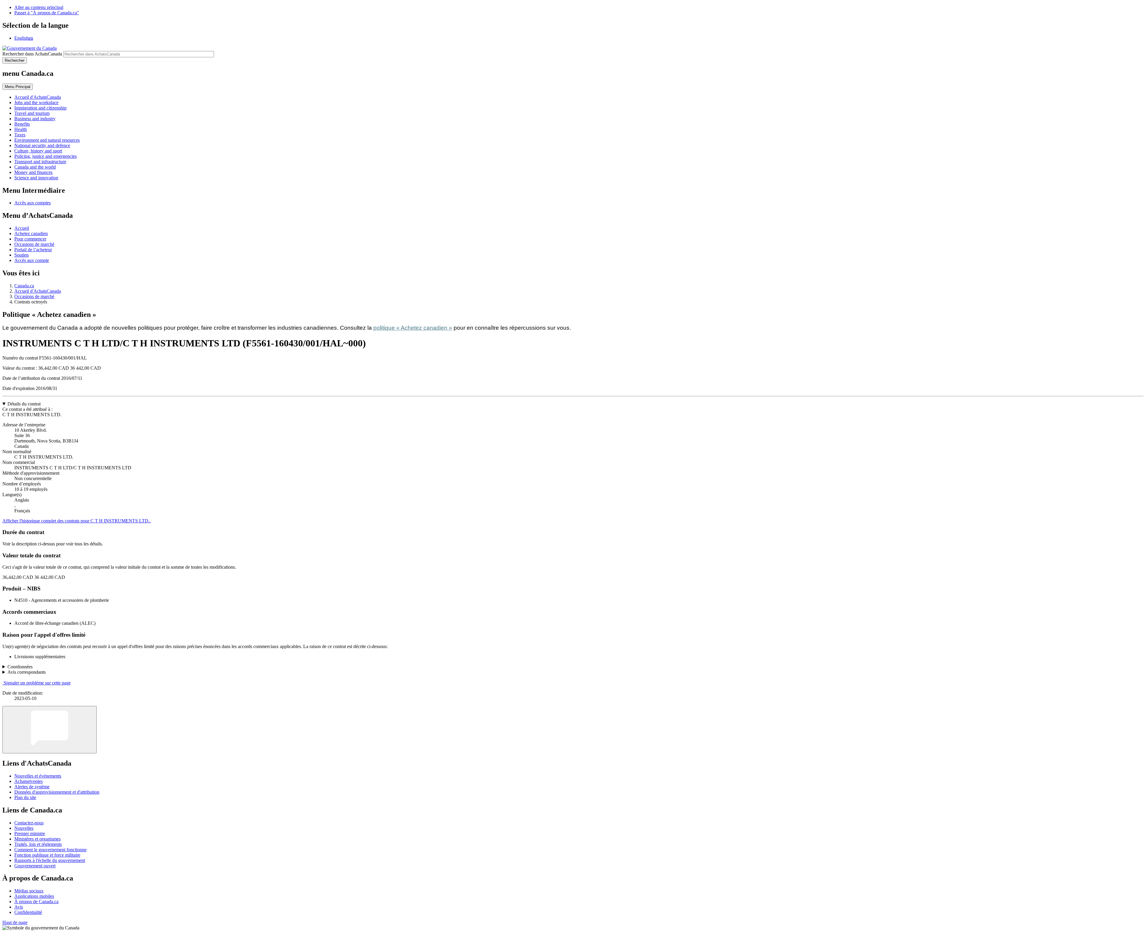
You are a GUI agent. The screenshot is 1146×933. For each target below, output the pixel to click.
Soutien (21, 254)
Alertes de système (32, 786)
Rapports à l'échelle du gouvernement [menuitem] (49, 860)
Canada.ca (24, 285)
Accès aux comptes (32, 202)
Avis (18, 906)
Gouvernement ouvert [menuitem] (35, 865)
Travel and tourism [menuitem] (32, 113)
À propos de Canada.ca (36, 901)
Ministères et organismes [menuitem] (37, 838)
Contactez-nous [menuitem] (29, 822)
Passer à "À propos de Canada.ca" (46, 12)
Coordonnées (20, 666)
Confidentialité (28, 912)
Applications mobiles (34, 896)
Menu (17, 86)
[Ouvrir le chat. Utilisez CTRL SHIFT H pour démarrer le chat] (49, 729)
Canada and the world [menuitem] (35, 166)
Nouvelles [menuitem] (23, 828)
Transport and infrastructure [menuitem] (40, 161)
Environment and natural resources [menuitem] (47, 140)
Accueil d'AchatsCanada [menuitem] (37, 97)
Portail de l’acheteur (33, 249)
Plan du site (25, 797)
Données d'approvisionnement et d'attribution (56, 792)
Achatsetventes (28, 781)
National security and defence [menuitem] (42, 145)
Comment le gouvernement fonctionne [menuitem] (50, 849)
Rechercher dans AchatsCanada (32, 53)
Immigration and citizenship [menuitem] (40, 107)
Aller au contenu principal (38, 7)
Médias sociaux (29, 890)
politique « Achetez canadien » (412, 328)
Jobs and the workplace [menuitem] (36, 102)
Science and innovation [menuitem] (36, 177)
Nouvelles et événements (37, 775)
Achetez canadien (31, 233)
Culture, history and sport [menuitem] (38, 150)
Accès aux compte (31, 260)
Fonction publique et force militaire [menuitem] (47, 855)
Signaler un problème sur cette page (37, 682)
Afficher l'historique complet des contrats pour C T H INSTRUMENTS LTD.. (76, 520)
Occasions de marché (34, 244)
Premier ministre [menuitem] (29, 833)
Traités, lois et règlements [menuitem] (38, 844)
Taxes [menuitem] (19, 134)
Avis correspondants (26, 672)
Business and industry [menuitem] (35, 118)
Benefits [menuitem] (22, 124)
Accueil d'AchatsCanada (37, 291)
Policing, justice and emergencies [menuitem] (45, 156)
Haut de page (14, 922)
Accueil (21, 228)
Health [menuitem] (20, 129)
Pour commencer (30, 238)
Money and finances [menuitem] (33, 172)
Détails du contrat (24, 403)
